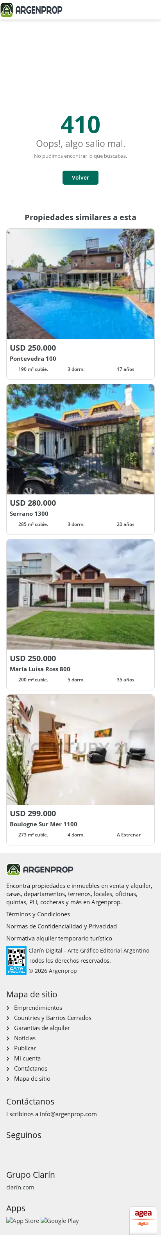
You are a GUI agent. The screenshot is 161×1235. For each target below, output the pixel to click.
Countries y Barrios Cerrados (52, 1018)
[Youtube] (36, 1149)
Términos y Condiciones (38, 914)
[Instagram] (24, 1149)
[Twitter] (49, 1149)
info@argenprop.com (68, 1114)
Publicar (25, 1048)
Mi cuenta (27, 1058)
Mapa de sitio (32, 1078)
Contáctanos (30, 1068)
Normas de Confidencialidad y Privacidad (61, 926)
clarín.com (20, 1187)
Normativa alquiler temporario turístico (59, 938)
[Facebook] (11, 1149)
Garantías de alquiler (42, 1028)
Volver (80, 177)
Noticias (25, 1038)
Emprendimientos (38, 1007)
